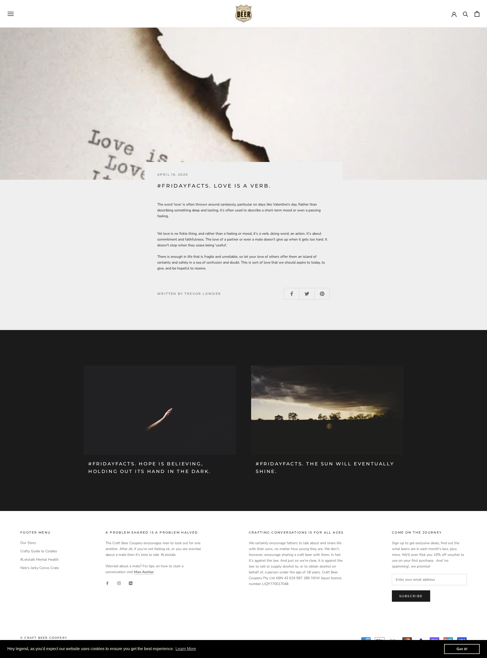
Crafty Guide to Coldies (38, 551)
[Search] (465, 13)
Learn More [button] (186, 649)
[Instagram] (119, 583)
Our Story (28, 542)
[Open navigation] (11, 14)
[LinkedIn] (130, 583)
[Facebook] (107, 583)
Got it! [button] (462, 649)
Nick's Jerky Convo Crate (39, 567)
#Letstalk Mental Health (39, 559)
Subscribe (411, 596)
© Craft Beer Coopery (43, 637)
